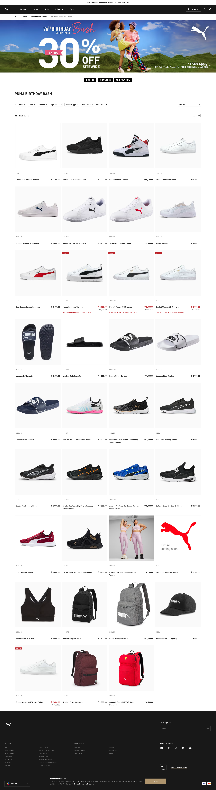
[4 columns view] (199, 115)
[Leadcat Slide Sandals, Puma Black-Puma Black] (84, 342)
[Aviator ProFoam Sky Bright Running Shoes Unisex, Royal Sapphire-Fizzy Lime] (131, 471)
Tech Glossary (9, 753)
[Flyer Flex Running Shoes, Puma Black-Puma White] (178, 405)
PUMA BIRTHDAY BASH (39, 17)
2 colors (159, 173)
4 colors (66, 369)
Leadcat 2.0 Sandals (24, 376)
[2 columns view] (194, 115)
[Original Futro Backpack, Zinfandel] (84, 668)
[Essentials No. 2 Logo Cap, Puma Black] (178, 604)
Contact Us (8, 756)
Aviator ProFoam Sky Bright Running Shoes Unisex (78, 507)
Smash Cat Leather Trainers (27, 243)
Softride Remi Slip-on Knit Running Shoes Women (123, 440)
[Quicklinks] (210, 9)
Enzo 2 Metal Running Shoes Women (77, 572)
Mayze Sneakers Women (73, 307)
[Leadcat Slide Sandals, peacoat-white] (38, 405)
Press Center (78, 753)
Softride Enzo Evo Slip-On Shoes (169, 506)
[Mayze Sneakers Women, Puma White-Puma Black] (84, 273)
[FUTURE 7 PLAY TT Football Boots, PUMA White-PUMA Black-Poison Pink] (84, 405)
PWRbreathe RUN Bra (25, 638)
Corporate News (79, 750)
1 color (18, 173)
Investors (111, 747)
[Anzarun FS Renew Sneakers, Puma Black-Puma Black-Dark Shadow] (84, 145)
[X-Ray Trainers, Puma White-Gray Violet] (178, 209)
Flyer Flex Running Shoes (166, 439)
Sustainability (112, 750)
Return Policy (43, 747)
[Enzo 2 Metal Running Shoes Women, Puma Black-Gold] (84, 538)
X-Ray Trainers (162, 243)
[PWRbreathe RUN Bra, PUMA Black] (38, 604)
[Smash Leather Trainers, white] (178, 145)
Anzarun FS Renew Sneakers (74, 180)
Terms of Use (43, 756)
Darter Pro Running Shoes (26, 506)
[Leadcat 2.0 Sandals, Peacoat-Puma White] (38, 342)
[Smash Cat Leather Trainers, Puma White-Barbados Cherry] (131, 209)
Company (76, 747)
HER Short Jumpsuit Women (167, 572)
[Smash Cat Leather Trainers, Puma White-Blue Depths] (38, 209)
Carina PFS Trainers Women (27, 180)
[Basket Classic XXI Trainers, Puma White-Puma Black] (131, 273)
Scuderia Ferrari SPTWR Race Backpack (121, 703)
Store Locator (9, 750)
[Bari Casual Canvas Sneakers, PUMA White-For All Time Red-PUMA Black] (38, 273)
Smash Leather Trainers (166, 180)
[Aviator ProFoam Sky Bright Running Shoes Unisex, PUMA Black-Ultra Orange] (84, 471)
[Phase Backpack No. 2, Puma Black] (84, 604)
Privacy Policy (43, 753)
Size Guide (8, 759)
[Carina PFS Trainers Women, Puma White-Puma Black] (38, 145)
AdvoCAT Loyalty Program (47, 762)
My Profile (7, 762)
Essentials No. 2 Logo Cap (166, 638)
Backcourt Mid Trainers (118, 180)
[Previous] (18, 145)
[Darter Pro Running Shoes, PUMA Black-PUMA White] (38, 471)
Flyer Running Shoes (24, 572)
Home (17, 17)
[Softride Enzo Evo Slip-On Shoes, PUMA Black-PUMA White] (178, 471)
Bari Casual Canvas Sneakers (28, 307)
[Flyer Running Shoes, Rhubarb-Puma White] (38, 538)
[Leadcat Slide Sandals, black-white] (131, 342)
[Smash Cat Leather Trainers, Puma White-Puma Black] (84, 209)
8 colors (19, 369)
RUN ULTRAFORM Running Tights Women (122, 573)
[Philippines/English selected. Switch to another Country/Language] (17, 784)
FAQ (5, 747)
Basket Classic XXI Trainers (120, 307)
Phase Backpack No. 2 (72, 638)
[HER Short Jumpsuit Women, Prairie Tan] (178, 538)
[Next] (58, 145)
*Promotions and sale (46, 750)
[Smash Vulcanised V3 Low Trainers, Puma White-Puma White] (38, 668)
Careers (110, 753)
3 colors (19, 237)
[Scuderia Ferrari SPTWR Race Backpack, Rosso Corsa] (131, 668)
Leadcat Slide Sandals (72, 376)
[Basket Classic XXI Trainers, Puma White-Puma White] (178, 273)
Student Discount (45, 765)
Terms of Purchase (45, 759)
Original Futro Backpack (73, 702)
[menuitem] (23, 9)
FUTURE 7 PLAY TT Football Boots (77, 439)
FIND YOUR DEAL (123, 80)
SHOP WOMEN (105, 80)
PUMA (25, 17)
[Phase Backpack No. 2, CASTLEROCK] (131, 604)
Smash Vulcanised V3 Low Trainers (30, 702)
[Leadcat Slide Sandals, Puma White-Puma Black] (178, 342)
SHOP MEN (90, 80)
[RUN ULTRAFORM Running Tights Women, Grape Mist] (131, 538)
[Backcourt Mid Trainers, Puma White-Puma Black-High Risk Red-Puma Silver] (131, 145)
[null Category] (108, 46)
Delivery (7, 765)
